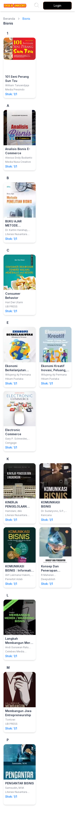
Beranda (9, 18)
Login (57, 5)
